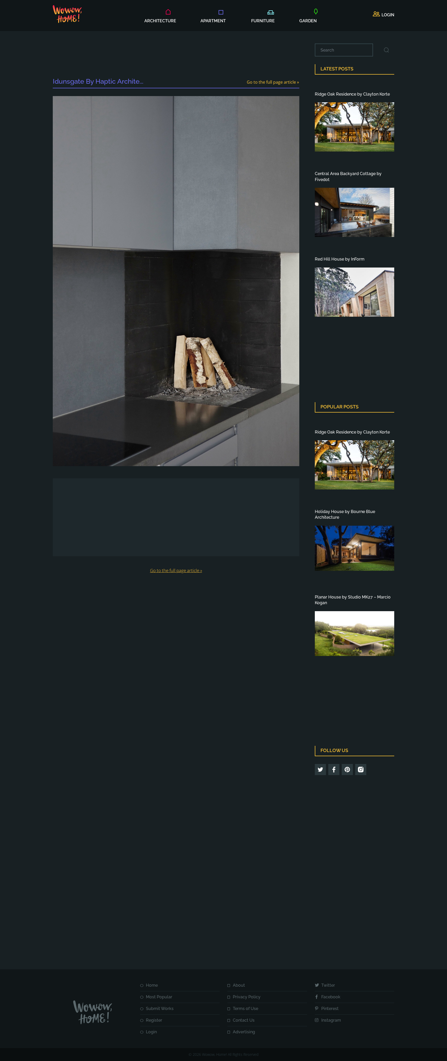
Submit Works (160, 1008)
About (239, 985)
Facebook (330, 996)
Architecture (160, 20)
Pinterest (330, 1008)
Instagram (331, 1020)
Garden (308, 20)
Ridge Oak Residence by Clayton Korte (352, 94)
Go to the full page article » (273, 82)
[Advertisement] (176, 55)
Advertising (244, 1031)
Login (151, 1031)
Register (154, 1020)
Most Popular (159, 996)
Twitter (328, 985)
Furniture (263, 20)
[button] (383, 15)
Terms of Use (245, 1008)
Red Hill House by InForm (339, 259)
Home (152, 985)
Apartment (213, 20)
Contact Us (244, 1020)
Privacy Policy (246, 996)
